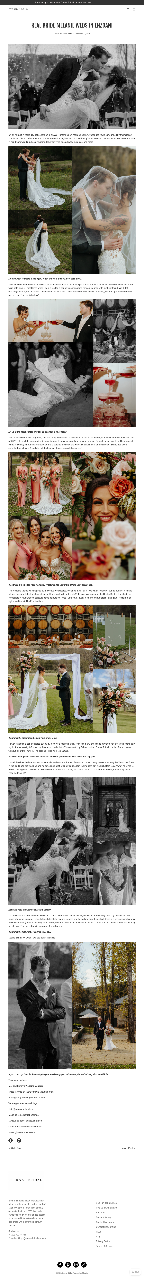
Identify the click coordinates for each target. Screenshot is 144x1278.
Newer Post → (129, 1148)
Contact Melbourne (105, 1222)
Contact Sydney (104, 1217)
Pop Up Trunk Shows (106, 1207)
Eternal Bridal (67, 1273)
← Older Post (15, 1148)
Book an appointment (106, 1203)
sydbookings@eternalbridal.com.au (28, 1238)
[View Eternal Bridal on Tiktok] (84, 1265)
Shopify (85, 1273)
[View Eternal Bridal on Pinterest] (68, 1265)
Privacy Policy (103, 1241)
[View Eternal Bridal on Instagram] (76, 1265)
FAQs (98, 1231)
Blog (98, 1236)
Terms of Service (104, 1246)
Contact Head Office (106, 1227)
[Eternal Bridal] (21, 9)
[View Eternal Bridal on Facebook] (60, 1265)
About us (100, 1212)
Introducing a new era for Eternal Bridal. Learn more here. (72, 2)
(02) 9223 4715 (18, 1234)
